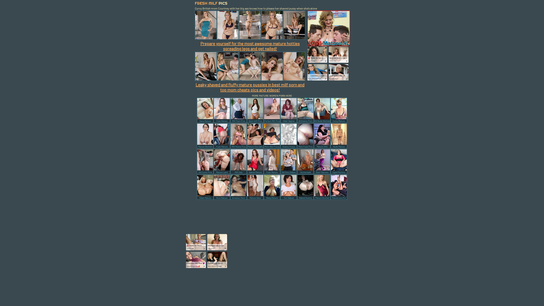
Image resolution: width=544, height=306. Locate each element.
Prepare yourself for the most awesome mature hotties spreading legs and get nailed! (250, 46)
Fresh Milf (211, 3)
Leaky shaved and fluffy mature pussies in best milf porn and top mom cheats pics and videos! (250, 87)
